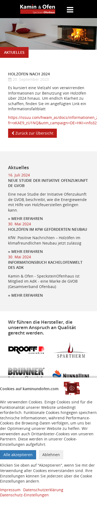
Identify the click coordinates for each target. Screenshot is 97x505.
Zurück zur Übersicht (33, 133)
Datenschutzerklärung (43, 489)
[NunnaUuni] (71, 373)
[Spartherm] (71, 349)
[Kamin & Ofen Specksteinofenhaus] (37, 9)
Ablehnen (51, 454)
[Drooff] (26, 349)
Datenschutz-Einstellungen (24, 494)
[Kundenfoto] (26, 373)
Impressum (10, 489)
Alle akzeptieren (18, 454)
